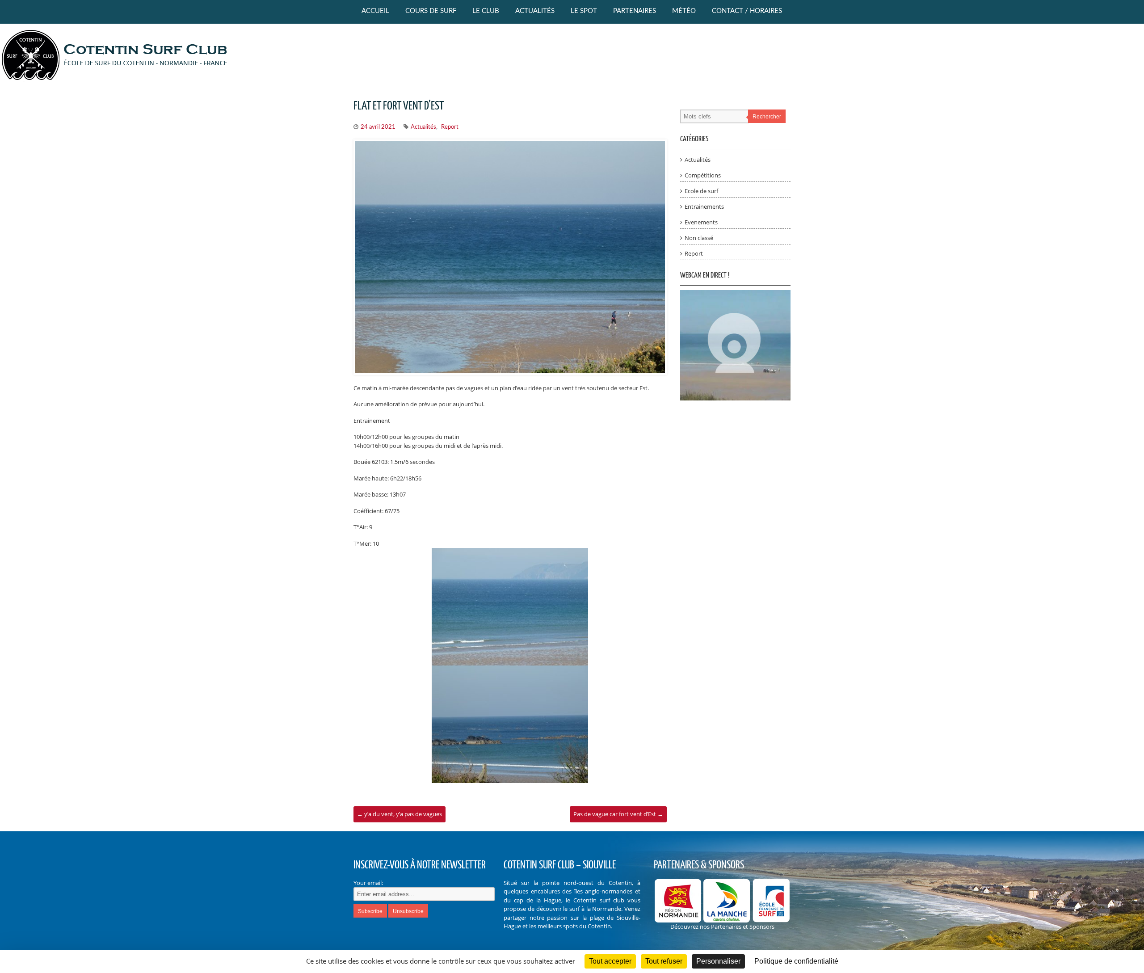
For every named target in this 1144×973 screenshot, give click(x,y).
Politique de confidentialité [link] (796, 961)
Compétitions (703, 175)
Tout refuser (663, 961)
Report (449, 127)
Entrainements (704, 206)
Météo (684, 11)
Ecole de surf (701, 191)
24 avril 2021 (378, 127)
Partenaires (634, 11)
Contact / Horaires (747, 11)
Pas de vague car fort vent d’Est (618, 814)
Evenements (701, 222)
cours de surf (430, 11)
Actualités (535, 11)
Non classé (699, 238)
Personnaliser (718, 961)
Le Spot (584, 11)
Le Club (485, 11)
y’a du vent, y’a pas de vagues (399, 814)
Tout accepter (610, 961)
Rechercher (767, 117)
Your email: (368, 883)
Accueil (375, 11)
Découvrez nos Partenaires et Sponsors (722, 926)
